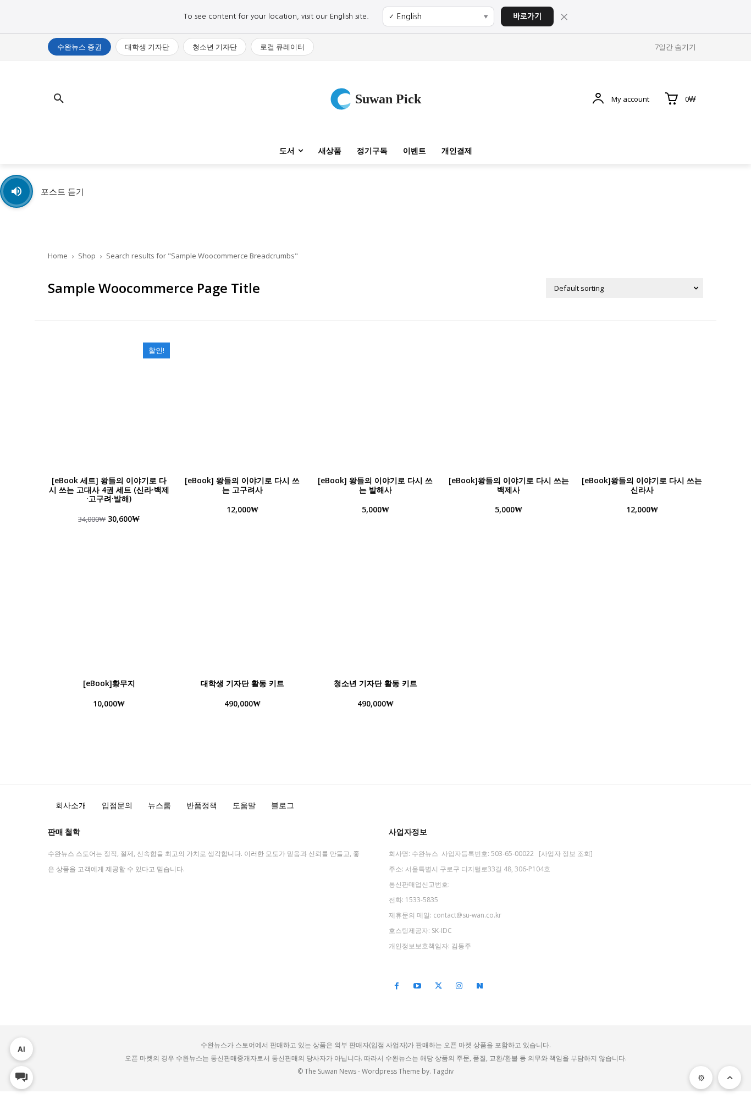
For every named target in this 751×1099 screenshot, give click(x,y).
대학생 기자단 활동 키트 (242, 683)
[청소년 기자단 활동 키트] (375, 607)
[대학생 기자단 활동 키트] (242, 607)
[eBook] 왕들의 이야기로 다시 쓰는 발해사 (375, 485)
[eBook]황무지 (109, 683)
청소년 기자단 (214, 47)
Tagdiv (443, 1071)
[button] (59, 99)
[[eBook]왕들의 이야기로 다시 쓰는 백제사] (509, 404)
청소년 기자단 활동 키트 (375, 683)
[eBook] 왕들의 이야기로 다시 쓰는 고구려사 (242, 485)
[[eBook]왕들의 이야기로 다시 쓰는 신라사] (642, 404)
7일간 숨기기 (675, 47)
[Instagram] (459, 986)
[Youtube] (417, 986)
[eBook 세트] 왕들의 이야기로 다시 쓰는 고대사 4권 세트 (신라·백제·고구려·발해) (109, 489)
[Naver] (480, 986)
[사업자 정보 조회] (566, 853)
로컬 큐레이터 (282, 47)
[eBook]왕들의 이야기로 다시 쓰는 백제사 (509, 485)
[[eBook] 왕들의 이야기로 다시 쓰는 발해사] (375, 404)
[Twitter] (438, 986)
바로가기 (527, 16)
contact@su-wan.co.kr (467, 915)
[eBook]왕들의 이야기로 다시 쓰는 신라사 (642, 485)
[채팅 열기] (21, 1077)
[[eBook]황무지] (109, 607)
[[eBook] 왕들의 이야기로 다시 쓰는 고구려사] (242, 404)
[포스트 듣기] (16, 191)
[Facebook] (396, 986)
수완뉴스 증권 (79, 47)
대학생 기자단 (147, 47)
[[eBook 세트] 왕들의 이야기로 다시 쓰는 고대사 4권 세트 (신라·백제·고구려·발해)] (109, 404)
